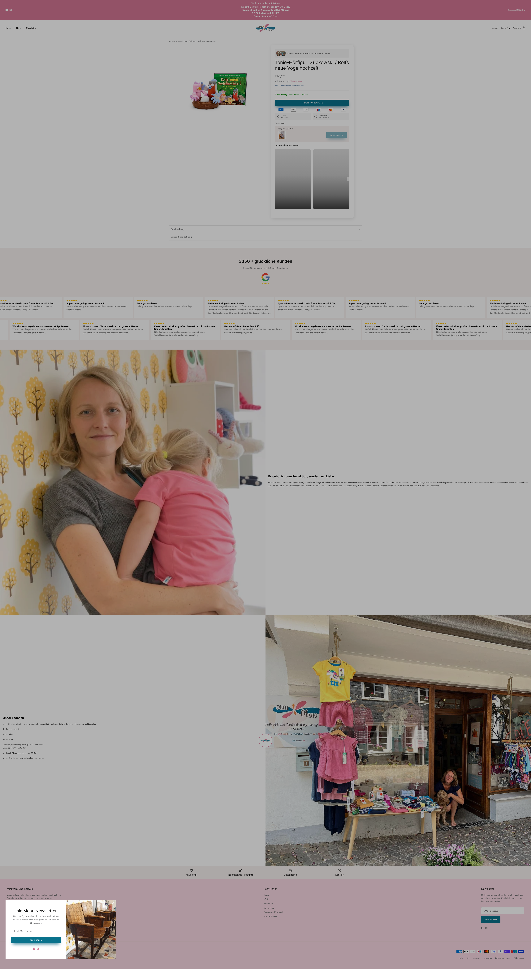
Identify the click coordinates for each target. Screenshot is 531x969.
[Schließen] (113, 903)
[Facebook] (34, 949)
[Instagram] (38, 949)
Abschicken (36, 940)
